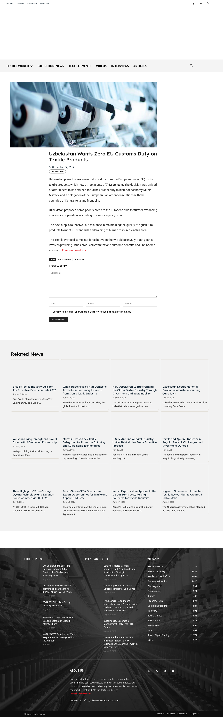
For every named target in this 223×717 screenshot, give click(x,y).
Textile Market (57, 171)
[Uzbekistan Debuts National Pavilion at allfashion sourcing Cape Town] (185, 371)
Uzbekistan (79, 259)
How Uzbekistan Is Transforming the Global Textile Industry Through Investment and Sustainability (134, 390)
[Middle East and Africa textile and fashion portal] (43, 678)
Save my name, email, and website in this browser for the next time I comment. (92, 311)
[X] (208, 4)
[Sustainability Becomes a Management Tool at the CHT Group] (93, 625)
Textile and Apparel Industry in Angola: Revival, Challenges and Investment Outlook (182, 442)
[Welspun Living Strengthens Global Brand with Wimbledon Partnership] (35, 424)
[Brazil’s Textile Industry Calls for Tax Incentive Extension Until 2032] (35, 371)
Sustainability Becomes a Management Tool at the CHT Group (118, 624)
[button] (191, 66)
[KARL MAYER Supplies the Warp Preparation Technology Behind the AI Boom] (32, 638)
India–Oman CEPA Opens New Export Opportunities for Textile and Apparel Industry (85, 494)
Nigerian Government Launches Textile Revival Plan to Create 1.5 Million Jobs (182, 494)
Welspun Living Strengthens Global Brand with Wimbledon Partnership (35, 440)
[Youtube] (173, 671)
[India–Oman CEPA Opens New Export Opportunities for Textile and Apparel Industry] (85, 476)
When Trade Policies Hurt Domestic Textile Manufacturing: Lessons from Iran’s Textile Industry (85, 390)
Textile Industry (64, 259)
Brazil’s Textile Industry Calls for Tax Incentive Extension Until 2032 (34, 388)
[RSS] (157, 671)
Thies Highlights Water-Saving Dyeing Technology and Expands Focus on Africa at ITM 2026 (33, 494)
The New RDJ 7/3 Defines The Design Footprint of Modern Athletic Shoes (58, 620)
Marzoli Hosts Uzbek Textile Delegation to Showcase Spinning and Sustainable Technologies (84, 442)
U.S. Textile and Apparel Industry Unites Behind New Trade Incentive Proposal (134, 442)
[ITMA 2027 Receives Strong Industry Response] (32, 606)
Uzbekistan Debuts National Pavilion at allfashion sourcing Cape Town (181, 390)
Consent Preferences (80, 693)
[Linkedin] (201, 4)
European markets (74, 250)
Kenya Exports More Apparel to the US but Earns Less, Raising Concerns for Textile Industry (134, 494)
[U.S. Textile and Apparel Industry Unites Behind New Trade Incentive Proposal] (135, 424)
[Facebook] (194, 4)
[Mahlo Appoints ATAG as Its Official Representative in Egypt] (93, 589)
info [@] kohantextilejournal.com (101, 700)
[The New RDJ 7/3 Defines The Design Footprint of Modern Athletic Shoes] (32, 621)
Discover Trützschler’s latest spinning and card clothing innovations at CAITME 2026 (57, 588)
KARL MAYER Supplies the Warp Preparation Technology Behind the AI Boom (59, 637)
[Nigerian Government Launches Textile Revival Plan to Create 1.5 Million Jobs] (185, 476)
